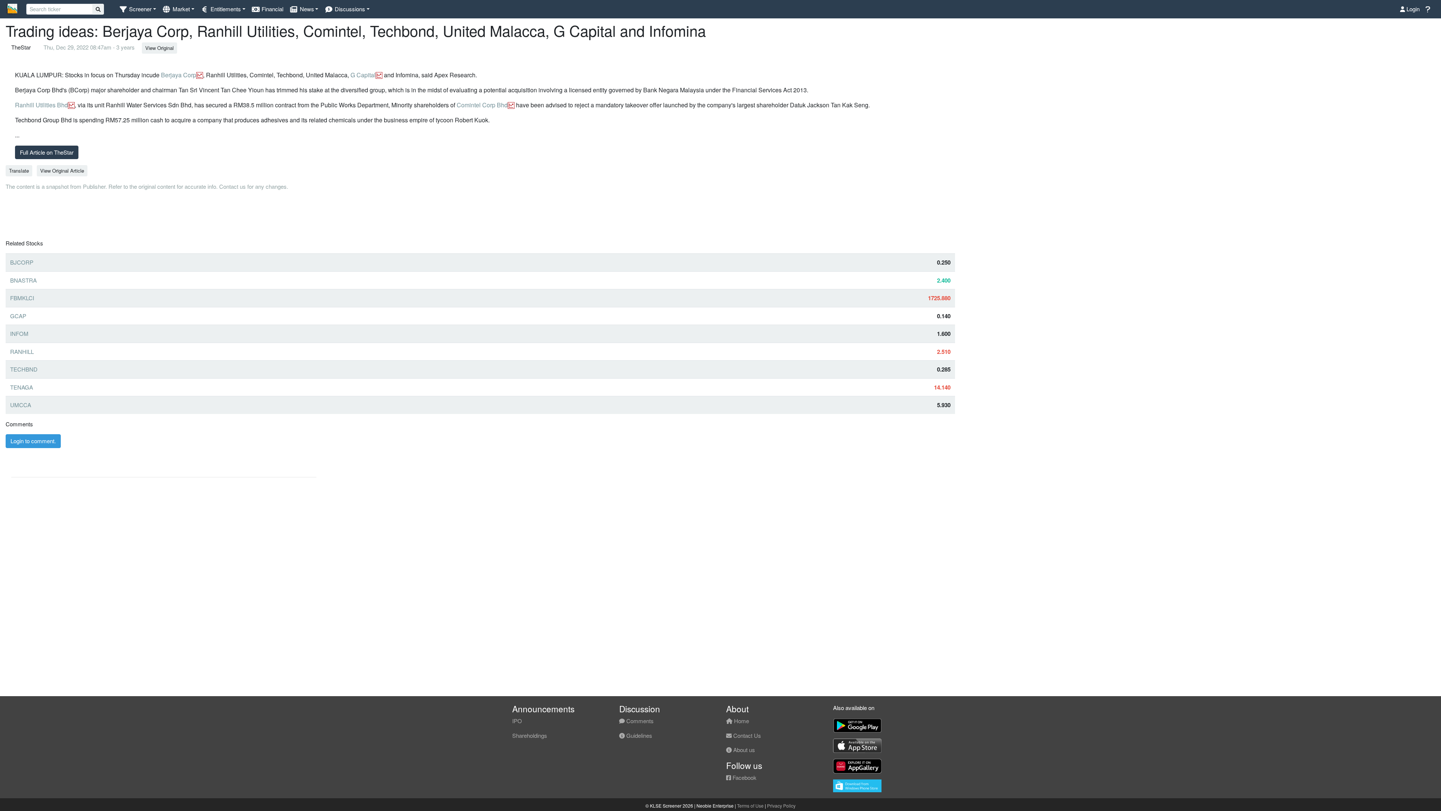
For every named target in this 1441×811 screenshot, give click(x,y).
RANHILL (22, 351)
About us (743, 750)
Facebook (744, 777)
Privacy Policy (781, 805)
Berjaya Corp (178, 75)
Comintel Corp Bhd (482, 105)
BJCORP (21, 262)
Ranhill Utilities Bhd (41, 105)
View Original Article (62, 170)
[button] (137, 9)
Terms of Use (750, 805)
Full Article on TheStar (47, 152)
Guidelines (638, 735)
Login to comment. (33, 441)
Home (741, 721)
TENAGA (21, 387)
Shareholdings (529, 735)
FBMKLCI (22, 298)
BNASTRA (23, 280)
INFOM (19, 333)
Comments (639, 721)
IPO (517, 721)
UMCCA (20, 405)
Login (1412, 9)
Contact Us (746, 735)
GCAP (18, 316)
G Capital (363, 75)
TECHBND (24, 369)
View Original (159, 47)
